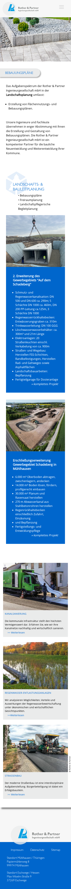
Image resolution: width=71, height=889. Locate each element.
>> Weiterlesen (16, 632)
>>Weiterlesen (16, 715)
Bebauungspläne (31, 195)
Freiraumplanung (31, 200)
